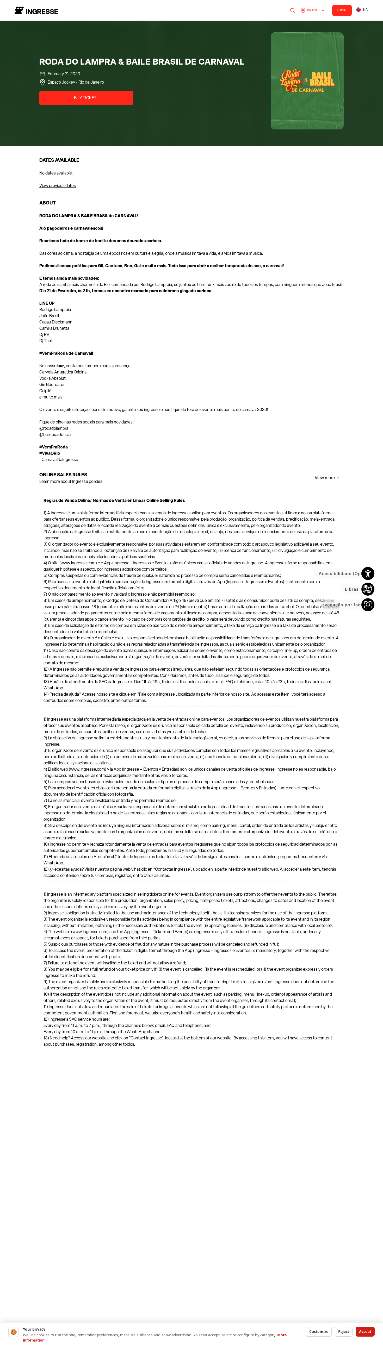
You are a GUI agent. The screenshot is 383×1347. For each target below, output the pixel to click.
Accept (365, 1331)
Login (342, 10)
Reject (343, 1331)
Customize (318, 1331)
